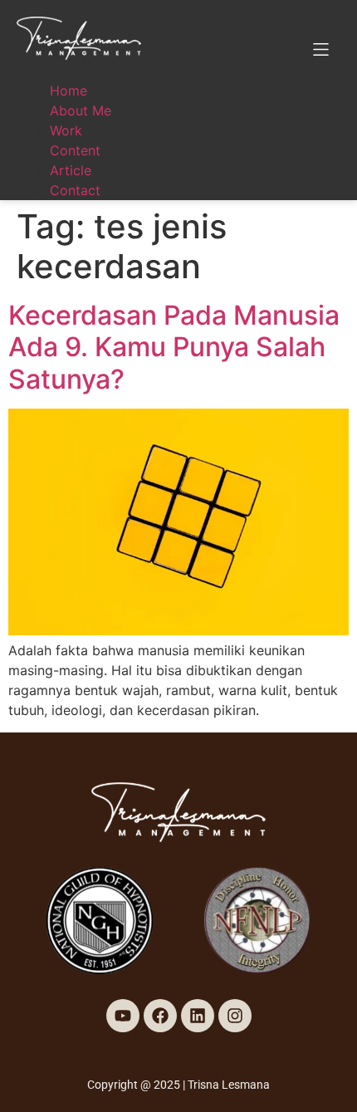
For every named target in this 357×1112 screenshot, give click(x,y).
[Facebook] (160, 1015)
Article (70, 170)
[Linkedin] (197, 1015)
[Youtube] (122, 1015)
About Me (80, 110)
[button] (320, 49)
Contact (75, 190)
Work (66, 130)
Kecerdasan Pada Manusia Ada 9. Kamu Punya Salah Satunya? (174, 347)
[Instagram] (235, 1015)
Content (75, 150)
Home (68, 90)
